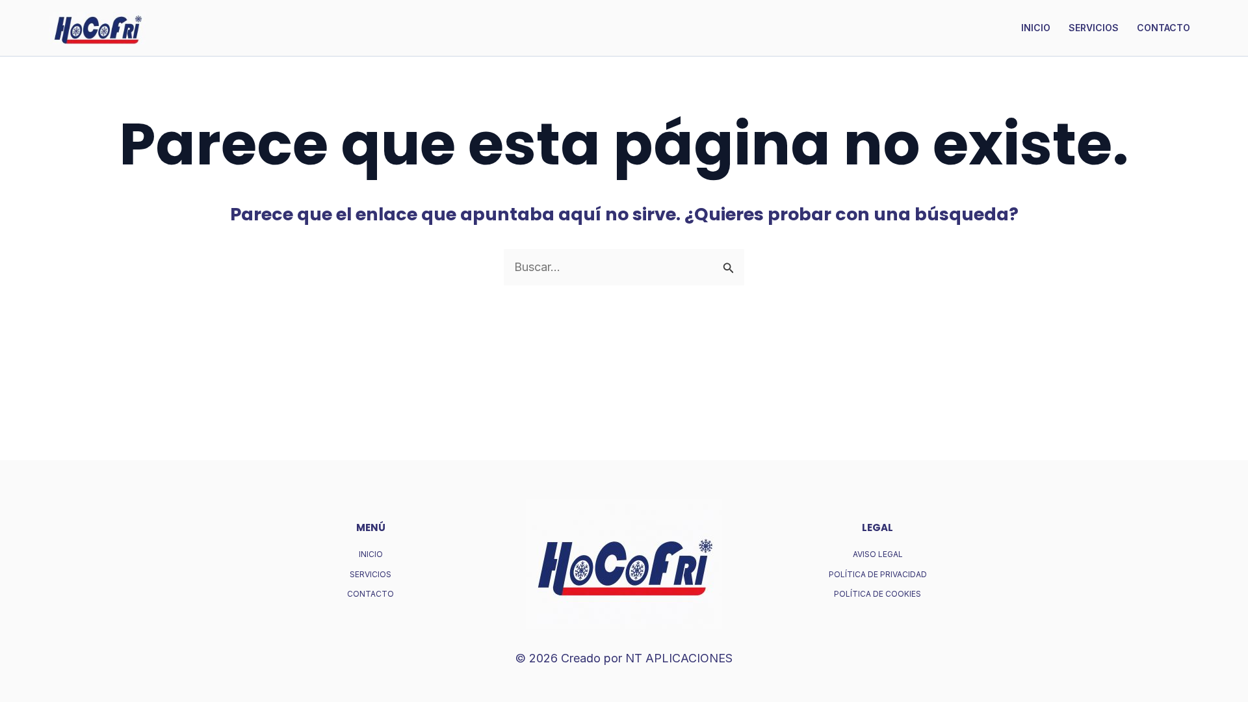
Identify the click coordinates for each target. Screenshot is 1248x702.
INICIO (1035, 27)
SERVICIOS (1094, 27)
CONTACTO (1163, 27)
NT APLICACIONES (679, 658)
